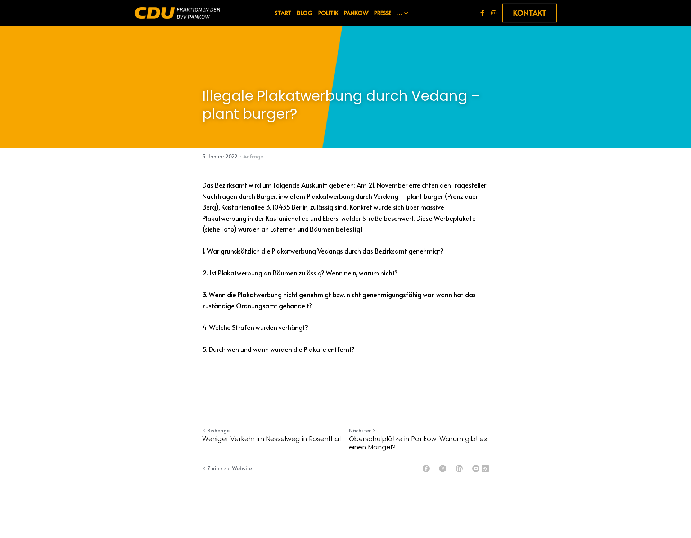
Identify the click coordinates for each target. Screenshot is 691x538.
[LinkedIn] (459, 468)
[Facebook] (426, 468)
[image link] (177, 12)
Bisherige (218, 430)
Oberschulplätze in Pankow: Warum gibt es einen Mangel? (418, 443)
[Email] (475, 468)
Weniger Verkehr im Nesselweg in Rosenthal (271, 439)
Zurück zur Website (229, 468)
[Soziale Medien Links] (482, 13)
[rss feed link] (485, 468)
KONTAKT (529, 13)
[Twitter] (442, 468)
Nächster (360, 430)
